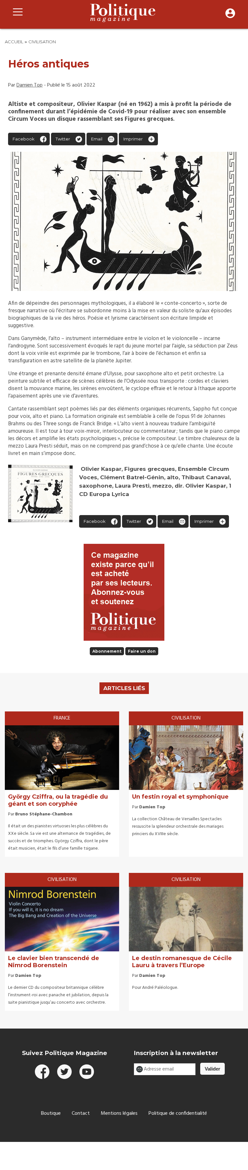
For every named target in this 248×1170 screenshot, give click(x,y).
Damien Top (29, 85)
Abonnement (106, 651)
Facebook (24, 138)
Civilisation (42, 41)
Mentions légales (119, 1113)
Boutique (51, 1113)
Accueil (14, 41)
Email (96, 138)
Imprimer (133, 138)
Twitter (63, 138)
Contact (81, 1113)
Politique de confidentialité (178, 1113)
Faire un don (142, 651)
